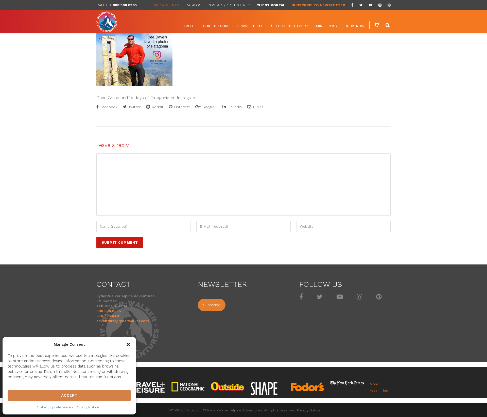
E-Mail (257, 107)
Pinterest (181, 107)
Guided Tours (216, 26)
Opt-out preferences (55, 407)
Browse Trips (166, 5)
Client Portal (270, 5)
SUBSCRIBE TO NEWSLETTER (318, 5)
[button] (128, 344)
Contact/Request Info (228, 5)
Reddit (157, 107)
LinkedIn (234, 107)
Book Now (354, 26)
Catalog (193, 5)
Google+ (209, 107)
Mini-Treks (326, 26)
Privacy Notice (87, 407)
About (189, 26)
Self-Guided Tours (289, 26)
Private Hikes (250, 26)
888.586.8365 (125, 5)
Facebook (108, 107)
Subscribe (211, 305)
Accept (69, 395)
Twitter (134, 107)
